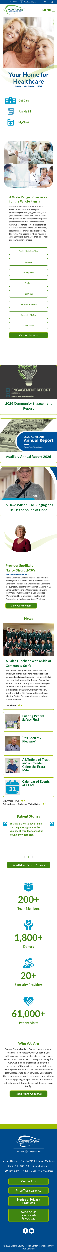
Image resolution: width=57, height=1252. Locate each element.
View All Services (28, 335)
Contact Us (28, 1181)
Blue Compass (28, 1248)
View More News (11, 800)
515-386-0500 (22, 1166)
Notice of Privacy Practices (28, 1201)
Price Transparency (28, 1190)
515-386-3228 (45, 1171)
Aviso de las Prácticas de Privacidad (28, 1215)
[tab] (24, 857)
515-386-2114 (27, 1161)
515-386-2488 (12, 1171)
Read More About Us (28, 1093)
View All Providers (21, 605)
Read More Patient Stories (28, 865)
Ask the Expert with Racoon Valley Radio (21, 804)
